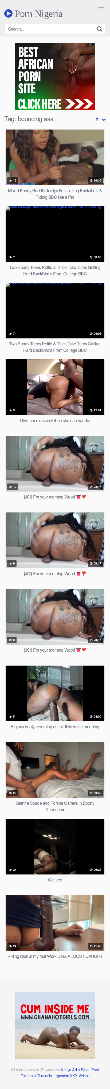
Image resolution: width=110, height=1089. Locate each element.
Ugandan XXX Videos (71, 1075)
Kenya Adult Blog (74, 1069)
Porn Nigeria (37, 13)
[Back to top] (100, 1077)
